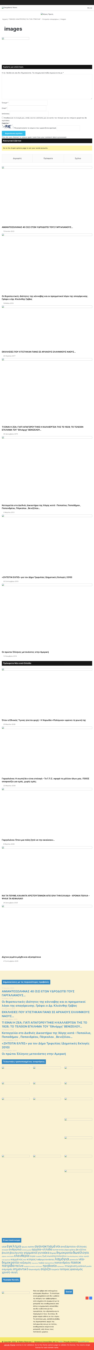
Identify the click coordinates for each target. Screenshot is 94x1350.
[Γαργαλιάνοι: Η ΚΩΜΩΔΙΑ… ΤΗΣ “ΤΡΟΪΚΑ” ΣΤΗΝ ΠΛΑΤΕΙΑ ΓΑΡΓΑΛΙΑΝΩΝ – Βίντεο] (78, 1108)
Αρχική (5, 19)
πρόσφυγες (60, 1266)
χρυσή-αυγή (10, 1272)
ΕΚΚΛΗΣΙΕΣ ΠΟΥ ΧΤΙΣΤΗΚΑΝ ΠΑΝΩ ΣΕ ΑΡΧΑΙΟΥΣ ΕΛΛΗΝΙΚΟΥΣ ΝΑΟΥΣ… (39, 352)
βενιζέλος (81, 1249)
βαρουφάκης (70, 1250)
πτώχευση (71, 1265)
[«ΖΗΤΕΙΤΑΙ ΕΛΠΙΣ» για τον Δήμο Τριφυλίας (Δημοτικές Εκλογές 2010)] (47, 545)
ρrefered (81, 1266)
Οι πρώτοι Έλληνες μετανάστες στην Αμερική (25, 652)
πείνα (19, 1266)
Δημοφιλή (17, 158)
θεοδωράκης (74, 1256)
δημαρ (53, 1253)
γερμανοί (30, 1252)
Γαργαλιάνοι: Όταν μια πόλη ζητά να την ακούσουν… (28, 840)
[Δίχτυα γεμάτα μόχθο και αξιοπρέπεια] (47, 930)
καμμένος (17, 1259)
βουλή (5, 1252)
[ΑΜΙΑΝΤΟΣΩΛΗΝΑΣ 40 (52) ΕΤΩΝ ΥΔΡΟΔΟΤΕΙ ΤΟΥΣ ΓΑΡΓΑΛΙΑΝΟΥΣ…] (47, 196)
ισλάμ (81, 1256)
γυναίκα (43, 1252)
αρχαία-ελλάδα (42, 1249)
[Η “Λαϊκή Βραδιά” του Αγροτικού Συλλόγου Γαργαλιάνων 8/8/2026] (15, 1074)
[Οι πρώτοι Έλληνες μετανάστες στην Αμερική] (47, 617)
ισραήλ (86, 1256)
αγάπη (31, 1246)
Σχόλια (78, 158)
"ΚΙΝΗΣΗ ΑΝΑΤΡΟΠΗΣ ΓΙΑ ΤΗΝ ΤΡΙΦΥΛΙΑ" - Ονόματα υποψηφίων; (34, 19)
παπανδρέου (62, 1262)
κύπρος (31, 1259)
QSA (61, 1342)
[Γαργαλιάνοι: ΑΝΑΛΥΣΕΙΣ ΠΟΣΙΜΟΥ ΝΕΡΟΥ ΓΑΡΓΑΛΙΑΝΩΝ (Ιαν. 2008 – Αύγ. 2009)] (78, 1145)
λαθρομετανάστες (45, 1259)
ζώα (68, 1256)
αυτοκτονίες (58, 1250)
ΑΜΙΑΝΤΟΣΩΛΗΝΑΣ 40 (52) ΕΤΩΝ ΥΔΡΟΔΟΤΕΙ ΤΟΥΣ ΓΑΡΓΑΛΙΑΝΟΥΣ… (37, 227)
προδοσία (50, 1266)
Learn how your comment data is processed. (50, 137)
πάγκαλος (35, 1263)
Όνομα (5, 103)
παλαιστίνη (49, 1263)
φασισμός (76, 1269)
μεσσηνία (74, 1259)
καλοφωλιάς (6, 1260)
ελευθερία (21, 1256)
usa (4, 1246)
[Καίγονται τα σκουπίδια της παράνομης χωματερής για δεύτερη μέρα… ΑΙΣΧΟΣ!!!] (47, 1165)
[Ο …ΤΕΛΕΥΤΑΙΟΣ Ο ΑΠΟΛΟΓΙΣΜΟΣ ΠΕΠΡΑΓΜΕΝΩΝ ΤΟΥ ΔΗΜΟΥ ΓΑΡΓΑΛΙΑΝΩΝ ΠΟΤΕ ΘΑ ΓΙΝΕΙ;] (78, 1202)
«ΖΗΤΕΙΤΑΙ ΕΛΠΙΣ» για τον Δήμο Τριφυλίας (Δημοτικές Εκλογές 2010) (37, 577)
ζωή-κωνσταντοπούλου (54, 1256)
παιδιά (41, 1263)
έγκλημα (14, 1246)
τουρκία (55, 1269)
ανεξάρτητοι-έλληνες (74, 1246)
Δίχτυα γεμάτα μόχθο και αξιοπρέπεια (21, 957)
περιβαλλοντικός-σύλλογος (33, 1266)
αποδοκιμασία (26, 1250)
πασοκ (76, 1262)
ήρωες (24, 1247)
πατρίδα (8, 1266)
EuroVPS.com (84, 1342)
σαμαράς (7, 1269)
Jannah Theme (9, 1345)
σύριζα (46, 1269)
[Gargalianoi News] (9, 8)
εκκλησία (10, 1256)
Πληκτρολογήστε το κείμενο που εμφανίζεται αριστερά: (35, 128)
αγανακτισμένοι (47, 1246)
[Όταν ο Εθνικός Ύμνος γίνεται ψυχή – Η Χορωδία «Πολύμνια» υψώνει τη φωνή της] (47, 693)
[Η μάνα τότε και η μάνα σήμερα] (78, 1074)
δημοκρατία (64, 1252)
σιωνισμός (34, 1269)
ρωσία (88, 1266)
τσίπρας (65, 1269)
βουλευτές (16, 1252)
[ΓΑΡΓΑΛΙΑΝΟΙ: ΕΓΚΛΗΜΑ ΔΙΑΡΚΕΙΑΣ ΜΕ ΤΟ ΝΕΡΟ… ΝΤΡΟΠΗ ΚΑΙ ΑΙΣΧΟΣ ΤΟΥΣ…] (15, 1102)
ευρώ (32, 1256)
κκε (24, 1260)
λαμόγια (62, 1259)
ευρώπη (39, 1256)
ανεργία (5, 1250)
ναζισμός (25, 1262)
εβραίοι (4, 1256)
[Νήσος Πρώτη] (47, 14)
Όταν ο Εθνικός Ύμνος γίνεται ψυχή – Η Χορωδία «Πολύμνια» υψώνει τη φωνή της (44, 720)
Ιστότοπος (5, 114)
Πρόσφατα (48, 158)
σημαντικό (20, 1269)
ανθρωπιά (15, 1249)
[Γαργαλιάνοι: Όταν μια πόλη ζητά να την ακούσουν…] (47, 813)
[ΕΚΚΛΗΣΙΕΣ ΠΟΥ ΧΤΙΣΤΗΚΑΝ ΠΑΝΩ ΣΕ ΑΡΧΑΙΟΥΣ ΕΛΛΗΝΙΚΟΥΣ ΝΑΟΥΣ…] (47, 327)
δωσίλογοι (81, 1252)
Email (4, 108)
